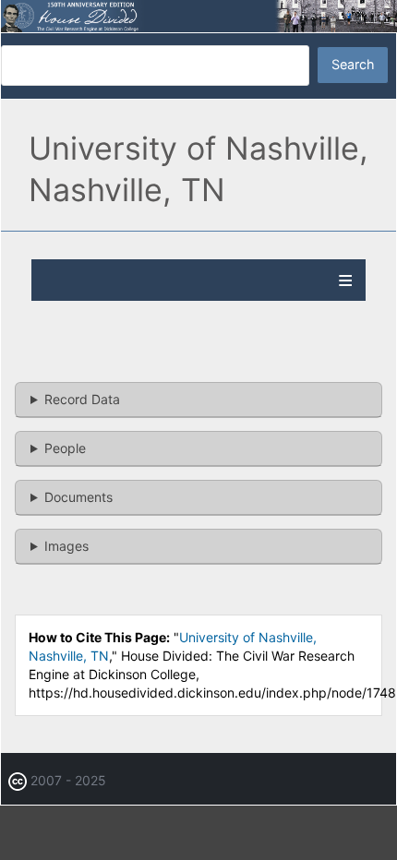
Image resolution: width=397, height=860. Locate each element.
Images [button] (66, 546)
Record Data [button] (82, 399)
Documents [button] (78, 497)
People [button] (65, 448)
